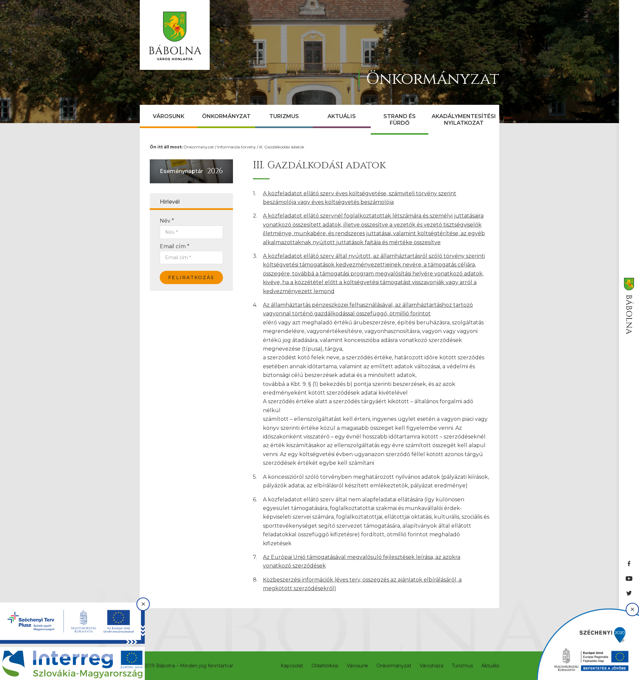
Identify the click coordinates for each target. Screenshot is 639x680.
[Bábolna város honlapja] (175, 35)
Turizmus (284, 116)
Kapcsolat (292, 666)
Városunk (168, 116)
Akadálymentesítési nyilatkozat (464, 119)
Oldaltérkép (325, 666)
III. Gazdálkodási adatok (281, 146)
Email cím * (174, 246)
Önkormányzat (226, 116)
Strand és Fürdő (399, 119)
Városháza (431, 666)
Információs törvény (236, 146)
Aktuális (341, 116)
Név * (167, 221)
